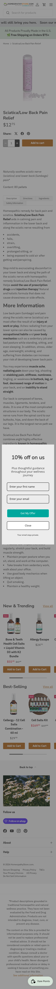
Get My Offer (28, 513)
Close (28, 525)
